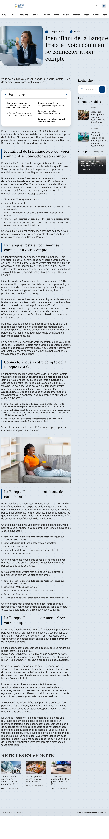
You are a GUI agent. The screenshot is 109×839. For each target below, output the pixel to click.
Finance (77, 31)
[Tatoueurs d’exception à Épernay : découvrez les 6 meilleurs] (83, 115)
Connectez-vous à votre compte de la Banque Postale (51, 104)
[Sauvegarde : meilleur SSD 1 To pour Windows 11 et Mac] (61, 767)
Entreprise (94, 128)
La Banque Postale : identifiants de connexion (49, 112)
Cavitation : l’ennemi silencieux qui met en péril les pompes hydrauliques (98, 139)
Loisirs (4, 788)
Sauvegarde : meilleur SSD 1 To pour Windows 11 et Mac (61, 780)
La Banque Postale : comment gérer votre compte (51, 120)
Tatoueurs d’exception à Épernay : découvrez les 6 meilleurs (98, 117)
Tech (53, 788)
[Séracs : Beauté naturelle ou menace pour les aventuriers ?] (11, 767)
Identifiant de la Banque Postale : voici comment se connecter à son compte (18, 105)
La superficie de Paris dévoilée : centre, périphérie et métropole (92, 163)
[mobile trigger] (5, 6)
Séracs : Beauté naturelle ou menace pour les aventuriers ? (9, 780)
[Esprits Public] (19, 6)
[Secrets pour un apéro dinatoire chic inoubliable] (36, 767)
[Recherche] (97, 6)
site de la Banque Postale (34, 404)
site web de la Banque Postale (36, 536)
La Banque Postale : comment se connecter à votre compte (19, 114)
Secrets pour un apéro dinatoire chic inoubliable (34, 779)
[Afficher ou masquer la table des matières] (46, 94)
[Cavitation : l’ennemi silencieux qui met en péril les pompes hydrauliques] (83, 137)
